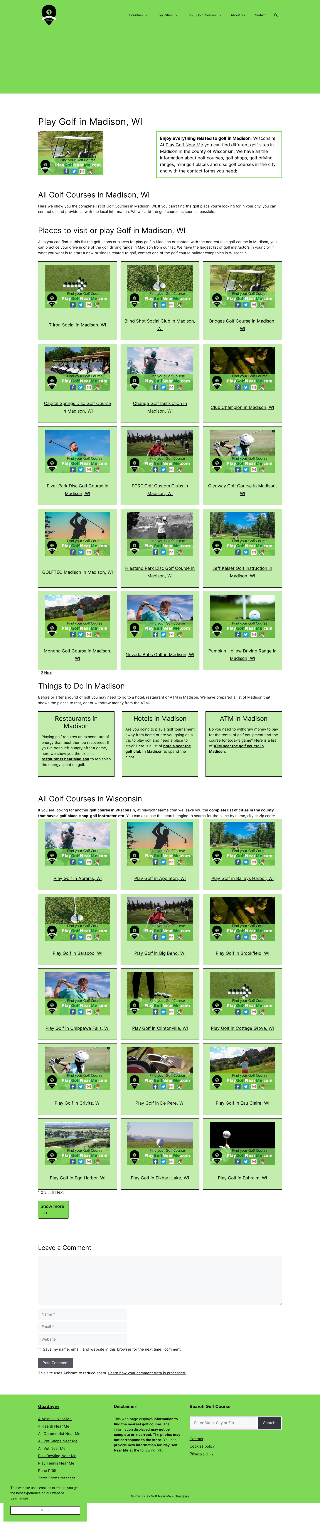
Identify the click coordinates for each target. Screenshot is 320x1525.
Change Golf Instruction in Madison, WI (160, 407)
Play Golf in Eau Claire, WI (242, 1103)
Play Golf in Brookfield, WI (242, 953)
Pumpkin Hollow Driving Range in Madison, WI (242, 654)
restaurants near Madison (65, 759)
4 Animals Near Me (55, 1419)
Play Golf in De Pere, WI (160, 1103)
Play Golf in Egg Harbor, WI (77, 1178)
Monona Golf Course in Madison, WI (77, 654)
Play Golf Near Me (184, 144)
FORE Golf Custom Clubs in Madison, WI (160, 489)
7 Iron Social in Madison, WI (77, 325)
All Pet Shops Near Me (57, 1441)
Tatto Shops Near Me (56, 1478)
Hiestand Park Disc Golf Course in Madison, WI (160, 572)
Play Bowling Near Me (57, 1456)
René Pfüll (47, 1470)
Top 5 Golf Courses (202, 15)
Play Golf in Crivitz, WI (78, 1103)
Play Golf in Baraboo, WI (77, 953)
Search (269, 1423)
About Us (238, 15)
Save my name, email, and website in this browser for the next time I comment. (112, 1349)
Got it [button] (45, 1510)
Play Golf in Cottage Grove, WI (242, 1028)
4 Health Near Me (53, 1426)
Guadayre (48, 1406)
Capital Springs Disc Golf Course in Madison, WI (77, 407)
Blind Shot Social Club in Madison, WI (160, 324)
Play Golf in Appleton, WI (160, 878)
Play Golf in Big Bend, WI (159, 953)
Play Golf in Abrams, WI (78, 878)
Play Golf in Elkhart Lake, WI (160, 1178)
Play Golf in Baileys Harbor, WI (242, 878)
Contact (260, 15)
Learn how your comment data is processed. (147, 1373)
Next (48, 673)
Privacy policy (201, 1453)
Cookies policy (202, 1446)
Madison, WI (145, 206)
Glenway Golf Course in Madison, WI (242, 489)
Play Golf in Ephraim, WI (242, 1178)
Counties (136, 15)
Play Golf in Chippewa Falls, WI (77, 1028)
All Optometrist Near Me (59, 1433)
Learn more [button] (19, 1498)
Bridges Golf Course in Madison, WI (242, 324)
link (159, 1450)
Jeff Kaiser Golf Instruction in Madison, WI (242, 572)
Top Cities (165, 15)
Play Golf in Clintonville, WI (160, 1028)
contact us (47, 211)
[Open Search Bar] (276, 15)
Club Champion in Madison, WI (242, 407)
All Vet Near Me (52, 1448)
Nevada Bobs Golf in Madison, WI (160, 654)
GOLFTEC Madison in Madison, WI (77, 572)
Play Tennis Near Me (56, 1463)
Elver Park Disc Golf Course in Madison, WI (77, 489)
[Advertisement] (160, 63)
